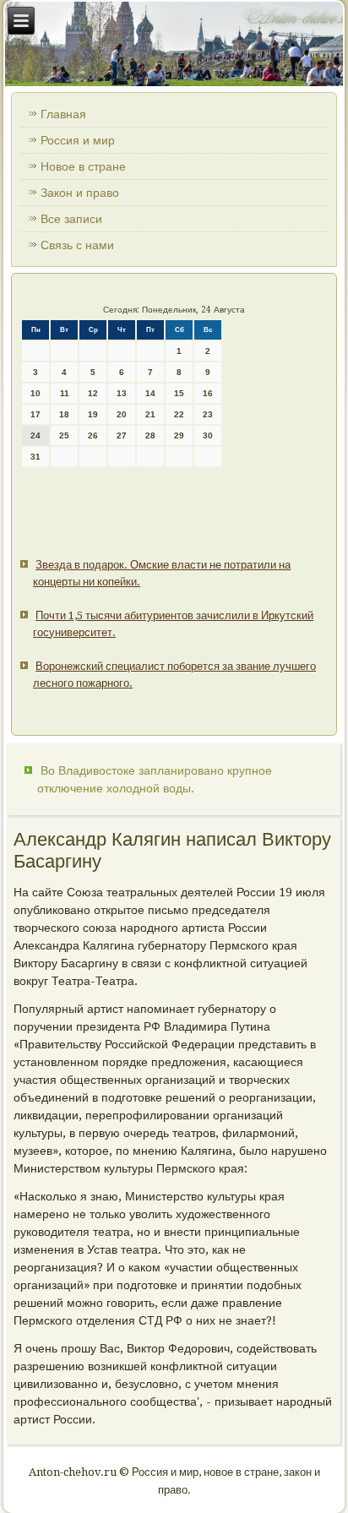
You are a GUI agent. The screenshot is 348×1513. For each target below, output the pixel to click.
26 (93, 435)
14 (150, 393)
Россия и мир (78, 140)
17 (35, 414)
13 (122, 393)
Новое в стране (83, 166)
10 (35, 393)
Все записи (71, 219)
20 (122, 414)
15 (179, 393)
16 (208, 393)
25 (64, 435)
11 (64, 393)
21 (150, 414)
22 (179, 414)
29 (179, 435)
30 (208, 435)
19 (93, 414)
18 (64, 414)
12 (93, 393)
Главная (63, 114)
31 (35, 456)
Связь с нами (77, 245)
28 (150, 435)
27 (122, 435)
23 (208, 414)
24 (35, 435)
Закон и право (80, 192)
